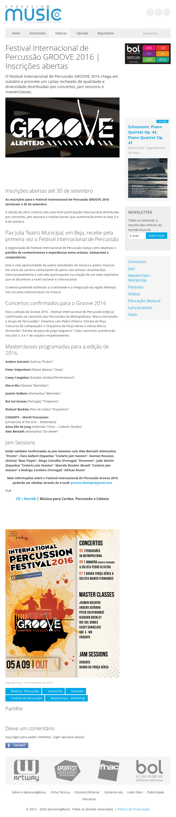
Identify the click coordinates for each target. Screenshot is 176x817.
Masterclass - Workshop (67, 698)
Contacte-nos (113, 792)
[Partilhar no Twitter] (17, 718)
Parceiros (89, 799)
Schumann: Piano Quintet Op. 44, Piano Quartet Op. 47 (145, 134)
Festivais (76, 691)
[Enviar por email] (43, 718)
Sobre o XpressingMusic (29, 792)
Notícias (61, 33)
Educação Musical (144, 300)
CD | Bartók (26, 498)
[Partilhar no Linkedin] (34, 718)
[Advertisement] (62, 171)
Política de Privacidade (133, 809)
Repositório (105, 33)
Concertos (54, 691)
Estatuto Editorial (87, 792)
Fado (132, 314)
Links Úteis (135, 792)
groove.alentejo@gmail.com (91, 483)
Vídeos (134, 293)
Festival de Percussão (26, 698)
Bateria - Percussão (24, 691)
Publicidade (155, 792)
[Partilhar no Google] (26, 718)
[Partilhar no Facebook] (8, 718)
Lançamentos (140, 307)
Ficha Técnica (60, 792)
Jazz (131, 268)
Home (15, 33)
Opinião (82, 33)
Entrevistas (37, 33)
